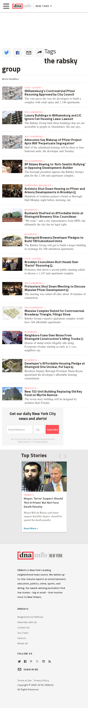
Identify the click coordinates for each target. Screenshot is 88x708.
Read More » (31, 528)
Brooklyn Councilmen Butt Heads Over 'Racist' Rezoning (51, 264)
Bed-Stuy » (31, 388)
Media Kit (22, 643)
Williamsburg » (35, 112)
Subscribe (52, 429)
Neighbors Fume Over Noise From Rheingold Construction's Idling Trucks (53, 337)
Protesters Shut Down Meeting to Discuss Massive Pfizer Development (55, 288)
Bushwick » (32, 209)
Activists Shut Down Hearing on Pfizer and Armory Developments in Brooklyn (55, 190)
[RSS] (50, 661)
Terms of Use (24, 441)
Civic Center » (34, 87)
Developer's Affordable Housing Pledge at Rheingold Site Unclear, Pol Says (55, 365)
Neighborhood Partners (30, 617)
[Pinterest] (31, 661)
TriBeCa (29, 495)
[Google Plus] (37, 661)
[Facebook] (25, 661)
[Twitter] (19, 661)
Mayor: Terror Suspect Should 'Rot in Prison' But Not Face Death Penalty (43, 502)
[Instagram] (43, 661)
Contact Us (23, 627)
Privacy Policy (41, 441)
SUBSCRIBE (31, 669)
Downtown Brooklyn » (39, 185)
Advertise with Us (27, 622)
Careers (21, 638)
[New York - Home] (21, 6)
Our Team (22, 633)
